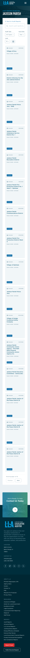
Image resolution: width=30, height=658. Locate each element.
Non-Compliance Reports (11, 639)
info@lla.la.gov (8, 558)
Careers (6, 586)
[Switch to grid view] (13, 41)
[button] (25, 3)
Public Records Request (12, 650)
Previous (10, 480)
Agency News (7, 583)
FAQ (5, 590)
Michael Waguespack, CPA (11, 581)
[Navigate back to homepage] (9, 3)
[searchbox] (15, 26)
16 (7, 41)
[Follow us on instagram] (18, 566)
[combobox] (9, 34)
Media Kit (6, 612)
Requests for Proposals (10, 592)
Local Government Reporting (12, 610)
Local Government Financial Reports (14, 635)
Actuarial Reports (9, 624)
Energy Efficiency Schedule (11, 630)
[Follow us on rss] (23, 566)
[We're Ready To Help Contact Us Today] (15, 511)
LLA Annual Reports (9, 626)
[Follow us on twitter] (10, 566)
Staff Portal (7, 615)
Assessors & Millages (9, 601)
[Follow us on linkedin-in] (14, 566)
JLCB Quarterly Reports (10, 628)
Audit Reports (8, 622)
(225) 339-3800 (8, 560)
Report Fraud (9, 645)
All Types (9, 34)
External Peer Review (10, 633)
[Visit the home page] (15, 524)
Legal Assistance (8, 608)
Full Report (9, 68)
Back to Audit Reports (13, 21)
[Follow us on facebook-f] (5, 566)
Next (18, 480)
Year (21, 34)
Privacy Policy (8, 594)
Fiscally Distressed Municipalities (13, 637)
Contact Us (7, 588)
